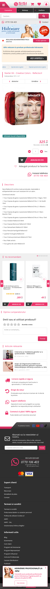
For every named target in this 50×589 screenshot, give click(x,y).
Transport (7, 488)
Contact (45, 22)
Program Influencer (11, 554)
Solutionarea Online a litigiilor (14, 526)
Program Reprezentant (12, 550)
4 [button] (43, 256)
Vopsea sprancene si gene (37, 67)
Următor (35, 81)
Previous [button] (1, 283)
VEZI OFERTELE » (36, 58)
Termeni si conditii (10, 509)
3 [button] (41, 256)
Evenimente (8, 541)
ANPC (6, 519)
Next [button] (48, 283)
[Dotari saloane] (20, 4)
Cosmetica (8, 10)
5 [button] (45, 256)
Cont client (8, 544)
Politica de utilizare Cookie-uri (14, 516)
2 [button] (39, 256)
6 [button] (47, 256)
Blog (5, 537)
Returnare (7, 491)
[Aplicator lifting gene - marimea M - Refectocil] (37, 284)
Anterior (14, 81)
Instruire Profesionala (11, 557)
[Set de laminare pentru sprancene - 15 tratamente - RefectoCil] (13, 284)
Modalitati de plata (10, 494)
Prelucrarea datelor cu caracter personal (18, 512)
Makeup (25, 10)
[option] (25, 53)
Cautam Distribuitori (11, 560)
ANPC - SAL (8, 522)
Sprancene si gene (17, 67)
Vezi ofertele (21, 583)
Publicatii (7, 564)
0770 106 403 (30, 462)
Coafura (42, 10)
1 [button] (37, 256)
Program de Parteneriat (12, 547)
